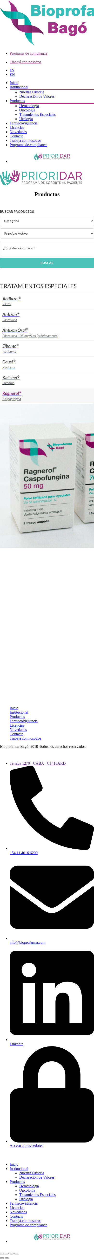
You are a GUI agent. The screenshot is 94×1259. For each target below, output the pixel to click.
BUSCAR (47, 263)
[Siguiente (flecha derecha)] (7, 1258)
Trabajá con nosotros (25, 62)
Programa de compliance (28, 53)
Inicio (14, 83)
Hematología (29, 106)
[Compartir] (11, 1253)
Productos (17, 101)
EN (12, 74)
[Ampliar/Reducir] (2, 1253)
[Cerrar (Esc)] (16, 1253)
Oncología (27, 110)
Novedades (18, 132)
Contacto (16, 136)
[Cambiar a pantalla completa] (7, 1253)
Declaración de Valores (36, 96)
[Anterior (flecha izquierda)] (2, 1258)
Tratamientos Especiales (37, 114)
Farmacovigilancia (24, 123)
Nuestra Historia (31, 92)
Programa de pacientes (52, 156)
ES (12, 70)
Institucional (19, 87)
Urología (26, 119)
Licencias (17, 127)
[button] (3, 1156)
